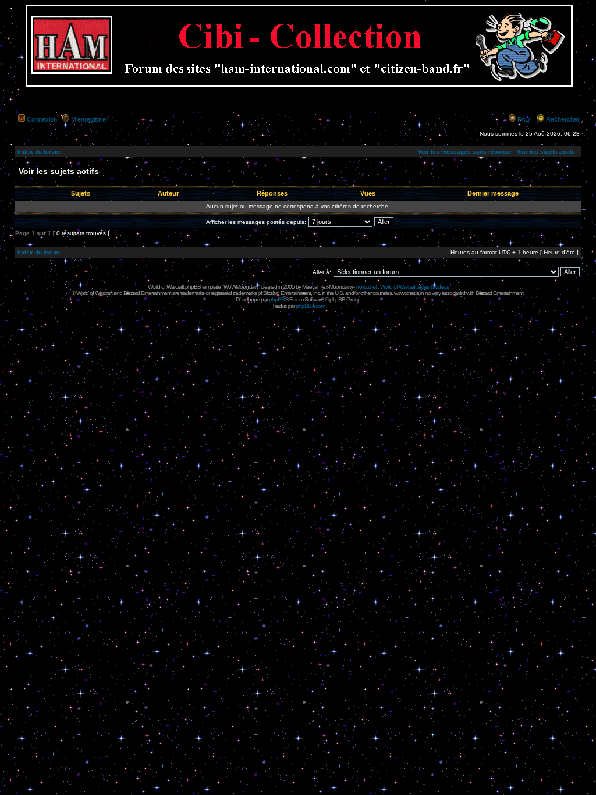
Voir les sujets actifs (546, 151)
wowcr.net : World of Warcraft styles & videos (402, 286)
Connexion (42, 119)
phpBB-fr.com (310, 306)
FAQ (523, 119)
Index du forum (38, 151)
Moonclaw (340, 286)
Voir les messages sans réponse (465, 151)
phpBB (277, 299)
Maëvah (311, 286)
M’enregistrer (89, 119)
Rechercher (563, 119)
